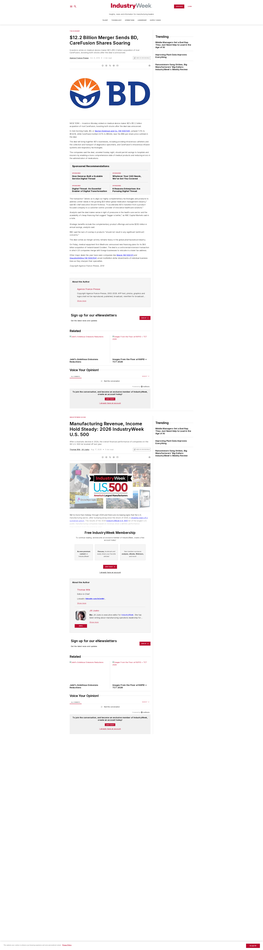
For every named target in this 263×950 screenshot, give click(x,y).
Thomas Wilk (75, 449)
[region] (110, 382)
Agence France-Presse (79, 58)
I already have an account (110, 403)
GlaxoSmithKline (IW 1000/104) (83, 258)
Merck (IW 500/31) (125, 255)
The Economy (75, 31)
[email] (117, 66)
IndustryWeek (127, 615)
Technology (116, 20)
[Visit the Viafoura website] (145, 386)
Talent (105, 20)
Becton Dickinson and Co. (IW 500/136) (112, 131)
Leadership (142, 20)
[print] (149, 66)
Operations (129, 20)
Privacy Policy (67, 945)
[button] (71, 6)
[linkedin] (106, 66)
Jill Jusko (85, 449)
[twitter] (110, 66)
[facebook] (103, 66)
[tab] (76, 376)
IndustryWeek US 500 (78, 417)
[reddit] (114, 66)
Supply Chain (155, 20)
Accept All (253, 946)
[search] (75, 6)
